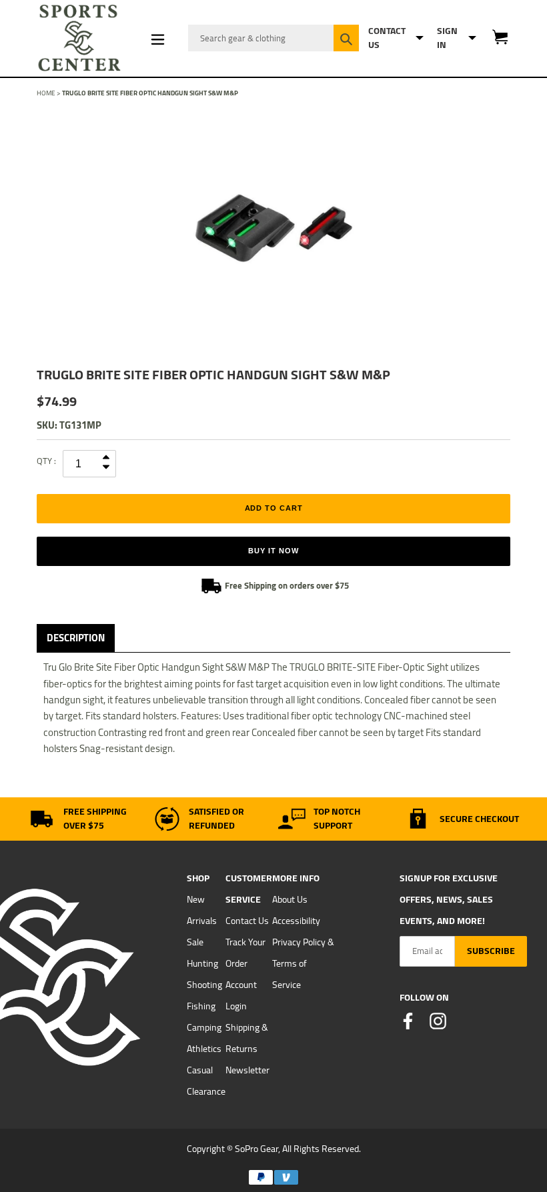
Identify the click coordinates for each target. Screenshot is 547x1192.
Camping (204, 1027)
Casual (200, 1070)
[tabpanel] (273, 228)
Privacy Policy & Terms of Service (303, 963)
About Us (290, 899)
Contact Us (247, 920)
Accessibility (296, 920)
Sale (195, 942)
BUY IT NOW (273, 551)
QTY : (46, 461)
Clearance (206, 1091)
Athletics (204, 1048)
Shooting (204, 984)
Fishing (201, 1006)
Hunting (202, 963)
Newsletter (247, 1070)
